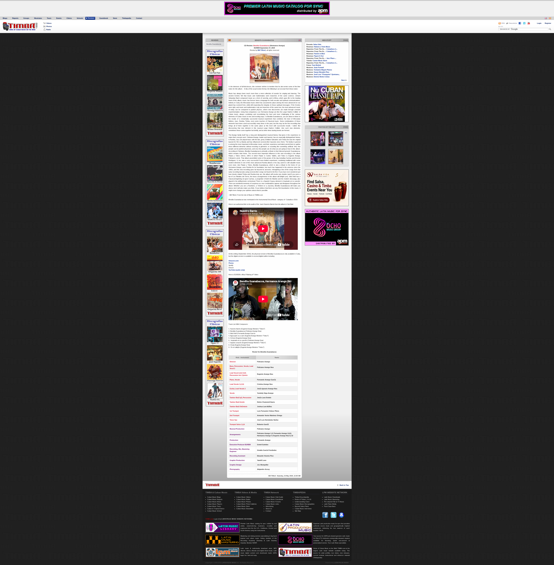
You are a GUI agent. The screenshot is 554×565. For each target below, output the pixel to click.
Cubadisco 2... (331, 49)
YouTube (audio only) (237, 270)
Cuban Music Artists (214, 502)
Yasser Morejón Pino (321, 72)
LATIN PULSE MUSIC (229, 562)
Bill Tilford (262, 50)
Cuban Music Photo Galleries (246, 504)
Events (58, 18)
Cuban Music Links (272, 504)
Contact (139, 18)
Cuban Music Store (320, 60)
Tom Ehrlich (316, 65)
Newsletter (513, 23)
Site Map (298, 511)
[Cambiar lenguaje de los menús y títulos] (550, 18)
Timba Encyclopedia (302, 497)
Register (548, 23)
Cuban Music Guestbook (274, 499)
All (346, 133)
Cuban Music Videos (243, 497)
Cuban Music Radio (243, 499)
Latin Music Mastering (331, 499)
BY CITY (500, 26)
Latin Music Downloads (332, 497)
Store (115, 18)
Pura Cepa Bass (330, 506)
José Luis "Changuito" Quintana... (327, 74)
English (299, 40)
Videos (49, 23)
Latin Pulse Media (330, 504)
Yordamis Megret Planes (323, 70)
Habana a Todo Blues (322, 47)
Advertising (269, 506)
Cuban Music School (214, 511)
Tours (49, 18)
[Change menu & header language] (546, 18)
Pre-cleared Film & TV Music (334, 502)
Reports (15, 18)
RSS (503, 23)
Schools (80, 18)
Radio (48, 29)
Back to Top (344, 485)
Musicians (38, 18)
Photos (49, 26)
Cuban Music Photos (243, 502)
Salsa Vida (317, 44)
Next (343, 80)
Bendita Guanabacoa (213, 44)
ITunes (231, 263)
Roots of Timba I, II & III (303, 499)
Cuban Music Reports (214, 499)
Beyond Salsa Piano (302, 506)
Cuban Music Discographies (305, 504)
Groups (26, 18)
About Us (269, 508)
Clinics (69, 18)
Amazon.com (234, 261)
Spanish (229, 40)
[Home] (212, 485)
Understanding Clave (302, 502)
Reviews (91, 18)
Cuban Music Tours (214, 506)
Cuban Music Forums (273, 502)
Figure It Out (319, 56)
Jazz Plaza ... (331, 58)
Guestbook (103, 18)
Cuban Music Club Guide (274, 497)
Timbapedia (126, 18)
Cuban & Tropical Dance (215, 508)
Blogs (5, 18)
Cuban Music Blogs (214, 497)
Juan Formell (319, 67)
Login (539, 23)
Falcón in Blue (319, 54)
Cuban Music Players (214, 504)
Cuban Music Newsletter (244, 508)
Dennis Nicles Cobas (322, 77)
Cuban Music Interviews (303, 508)
